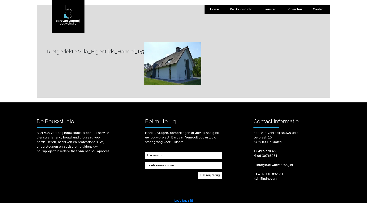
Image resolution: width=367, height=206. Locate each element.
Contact (319, 9)
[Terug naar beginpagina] (68, 16)
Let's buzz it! (183, 200)
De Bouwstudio (241, 9)
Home (214, 9)
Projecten (295, 9)
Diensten (270, 9)
